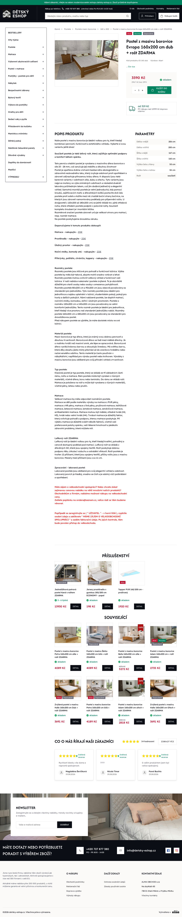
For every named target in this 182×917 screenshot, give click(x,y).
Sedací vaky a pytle (17, 119)
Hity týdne (13, 40)
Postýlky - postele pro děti (21, 76)
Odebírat (64, 824)
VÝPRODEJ (13, 177)
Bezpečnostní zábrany (18, 90)
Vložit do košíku (161, 90)
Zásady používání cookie (115, 886)
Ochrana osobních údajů (114, 882)
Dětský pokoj (14, 141)
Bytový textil (14, 97)
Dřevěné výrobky (16, 155)
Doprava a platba (73, 891)
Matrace (12, 54)
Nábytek (12, 83)
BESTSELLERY (15, 32)
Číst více (131, 67)
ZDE (80, 232)
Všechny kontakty (149, 895)
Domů (57, 29)
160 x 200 (104, 29)
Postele (11, 47)
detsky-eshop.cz (17, 912)
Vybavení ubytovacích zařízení (23, 61)
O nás (132, 8)
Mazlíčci (12, 169)
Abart (161, 60)
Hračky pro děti (15, 112)
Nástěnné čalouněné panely (21, 148)
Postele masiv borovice (85, 29)
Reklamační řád (173, 8)
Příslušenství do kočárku (20, 126)
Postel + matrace (16, 68)
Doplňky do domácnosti (19, 162)
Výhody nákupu (73, 895)
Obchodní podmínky (145, 8)
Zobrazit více (167, 741)
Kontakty (160, 8)
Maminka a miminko (17, 133)
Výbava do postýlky (17, 104)
